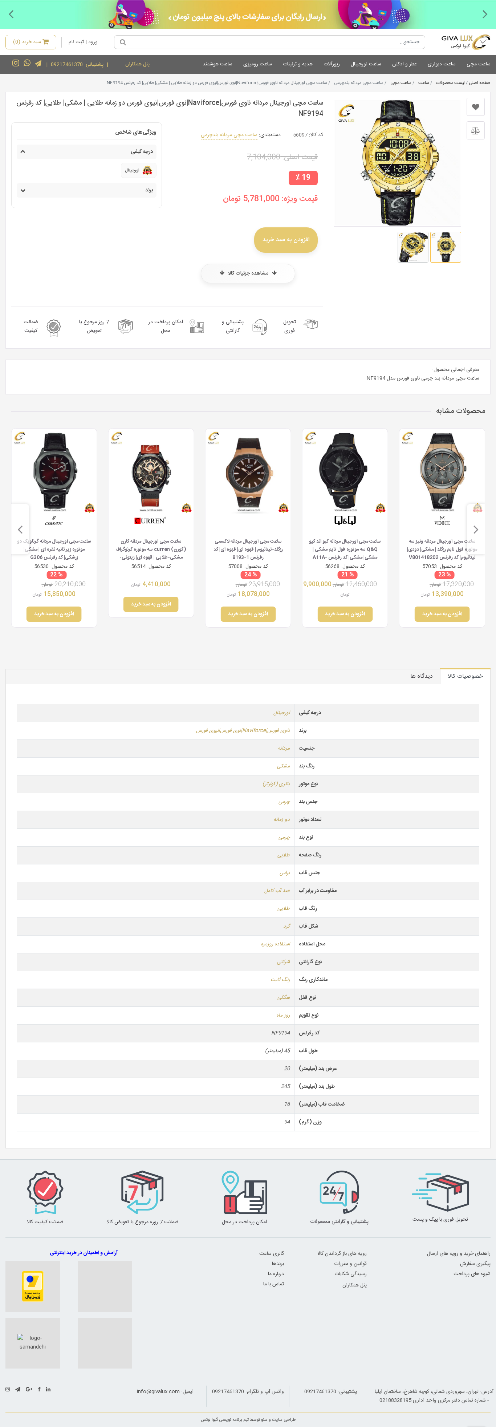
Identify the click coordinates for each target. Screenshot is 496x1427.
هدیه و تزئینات (298, 64)
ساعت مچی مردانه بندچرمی (229, 135)
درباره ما (276, 1274)
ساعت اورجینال (366, 64)
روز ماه (283, 1015)
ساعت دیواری (442, 64)
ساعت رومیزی (257, 64)
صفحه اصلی (480, 82)
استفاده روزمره (275, 944)
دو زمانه (281, 819)
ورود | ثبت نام (83, 42)
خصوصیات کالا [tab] (465, 676)
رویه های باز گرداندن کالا (342, 1253)
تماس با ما (273, 1284)
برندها (278, 1264)
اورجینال (281, 713)
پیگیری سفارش (475, 1264)
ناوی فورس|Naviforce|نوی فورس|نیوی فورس (243, 730)
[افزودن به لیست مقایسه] (476, 130)
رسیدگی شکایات (350, 1274)
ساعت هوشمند (217, 64)
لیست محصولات (450, 82)
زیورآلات (332, 64)
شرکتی (283, 962)
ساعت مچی (479, 64)
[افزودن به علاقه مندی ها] (476, 107)
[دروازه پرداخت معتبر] (33, 1286)
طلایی (283, 855)
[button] (485, 14)
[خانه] (461, 42)
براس (285, 873)
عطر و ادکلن (404, 64)
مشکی (283, 766)
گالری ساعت (271, 1253)
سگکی (283, 997)
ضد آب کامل (277, 891)
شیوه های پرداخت (472, 1274)
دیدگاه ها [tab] (421, 676)
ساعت (423, 82)
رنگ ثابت (280, 980)
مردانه (284, 748)
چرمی (284, 802)
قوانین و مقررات (350, 1264)
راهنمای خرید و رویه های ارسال (459, 1253)
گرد (286, 926)
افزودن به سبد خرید (286, 240)
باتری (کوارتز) (276, 784)
